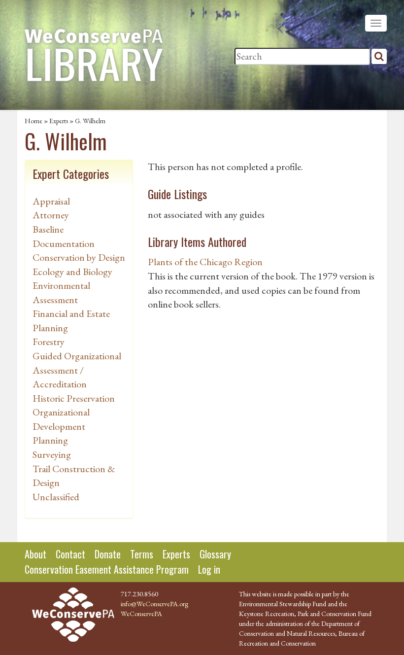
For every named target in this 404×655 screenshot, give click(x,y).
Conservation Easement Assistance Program (107, 569)
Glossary (215, 554)
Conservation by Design (79, 257)
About (35, 554)
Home (33, 120)
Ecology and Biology (72, 271)
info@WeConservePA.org (154, 603)
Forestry (49, 341)
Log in (209, 569)
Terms (141, 554)
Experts (58, 120)
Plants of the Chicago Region (205, 261)
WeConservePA (141, 613)
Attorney (51, 214)
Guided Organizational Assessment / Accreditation (77, 369)
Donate (108, 554)
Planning (50, 440)
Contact (70, 554)
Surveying (52, 454)
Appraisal (51, 201)
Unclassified (56, 496)
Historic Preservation (74, 398)
